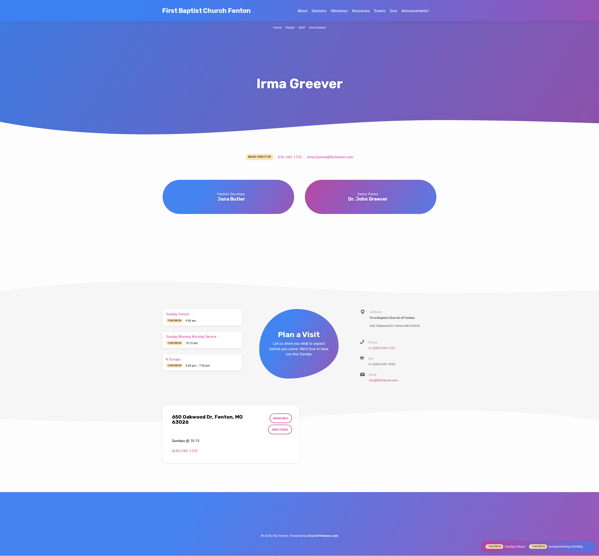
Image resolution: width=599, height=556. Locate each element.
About (302, 11)
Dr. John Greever (367, 199)
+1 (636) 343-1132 (381, 348)
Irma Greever (317, 27)
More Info (280, 418)
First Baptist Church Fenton (206, 11)
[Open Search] (434, 11)
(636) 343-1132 (185, 451)
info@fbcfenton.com (383, 380)
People (290, 27)
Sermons (319, 11)
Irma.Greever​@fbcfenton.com (330, 157)
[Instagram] (310, 517)
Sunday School (177, 314)
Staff (302, 27)
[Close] (590, 546)
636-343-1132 (290, 157)
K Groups (173, 359)
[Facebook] (289, 517)
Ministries (339, 11)
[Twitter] (300, 517)
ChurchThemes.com (322, 536)
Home (277, 27)
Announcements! (415, 11)
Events (379, 11)
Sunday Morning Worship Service (191, 337)
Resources (361, 11)
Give (393, 11)
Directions (280, 429)
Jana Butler (231, 199)
